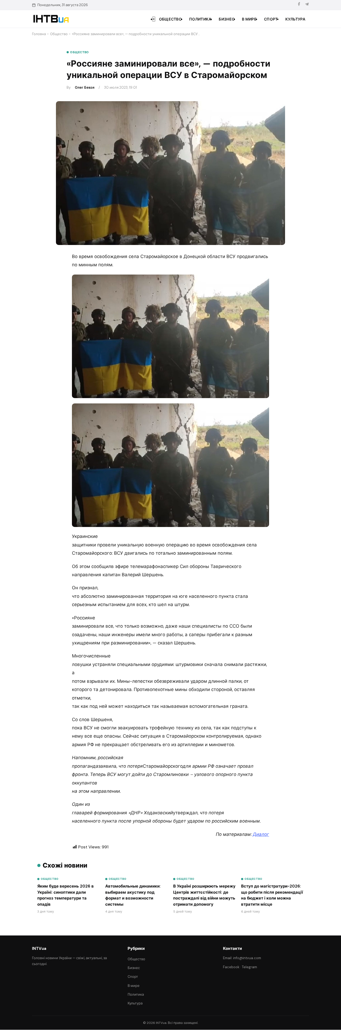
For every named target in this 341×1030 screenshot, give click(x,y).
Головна (39, 34)
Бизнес (226, 19)
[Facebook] (299, 5)
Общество (170, 19)
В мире (249, 19)
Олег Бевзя (84, 87)
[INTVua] (51, 19)
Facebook (231, 967)
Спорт (271, 19)
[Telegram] (307, 5)
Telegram (249, 967)
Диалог (261, 834)
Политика (200, 19)
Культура (295, 19)
